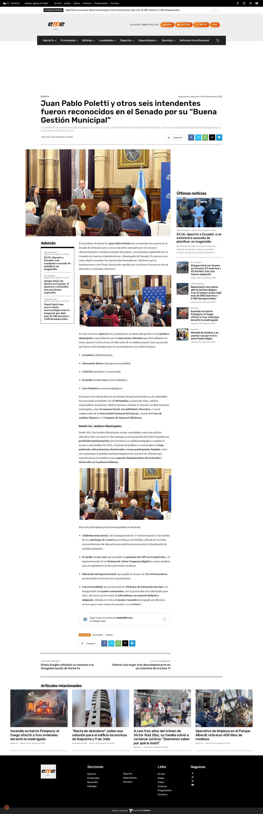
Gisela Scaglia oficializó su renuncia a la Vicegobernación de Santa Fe (67, 666)
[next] (217, 10)
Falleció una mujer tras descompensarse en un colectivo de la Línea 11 (141, 666)
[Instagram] (244, 3)
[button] (217, 40)
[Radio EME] (56, 24)
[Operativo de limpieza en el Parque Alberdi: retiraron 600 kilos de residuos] (224, 708)
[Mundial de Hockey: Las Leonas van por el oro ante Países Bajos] (182, 334)
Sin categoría (49, 276)
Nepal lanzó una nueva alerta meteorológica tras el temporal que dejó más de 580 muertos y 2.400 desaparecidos (56, 312)
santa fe (109, 635)
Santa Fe (45, 96)
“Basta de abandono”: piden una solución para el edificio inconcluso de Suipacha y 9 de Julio (99, 735)
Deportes (194, 329)
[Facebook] (238, 3)
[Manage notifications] (6, 807)
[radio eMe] (62, 772)
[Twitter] (250, 3)
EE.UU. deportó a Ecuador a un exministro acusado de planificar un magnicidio (57, 263)
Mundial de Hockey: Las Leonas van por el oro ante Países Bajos (205, 335)
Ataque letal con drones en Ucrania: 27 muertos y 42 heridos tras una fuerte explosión (56, 286)
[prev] (213, 10)
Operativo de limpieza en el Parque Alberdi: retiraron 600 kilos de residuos (223, 735)
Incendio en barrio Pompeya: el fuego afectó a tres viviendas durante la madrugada (107, 10)
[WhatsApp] (205, 137)
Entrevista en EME (79, 743)
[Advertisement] (131, 71)
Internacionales (50, 252)
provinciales (98, 635)
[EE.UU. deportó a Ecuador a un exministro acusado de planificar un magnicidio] (199, 212)
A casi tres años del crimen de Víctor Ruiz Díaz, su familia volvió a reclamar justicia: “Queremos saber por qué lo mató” (162, 737)
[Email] (212, 137)
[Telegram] (219, 137)
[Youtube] (257, 3)
